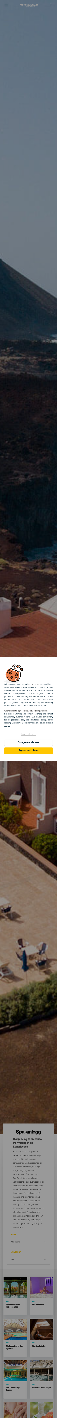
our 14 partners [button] (34, 684)
